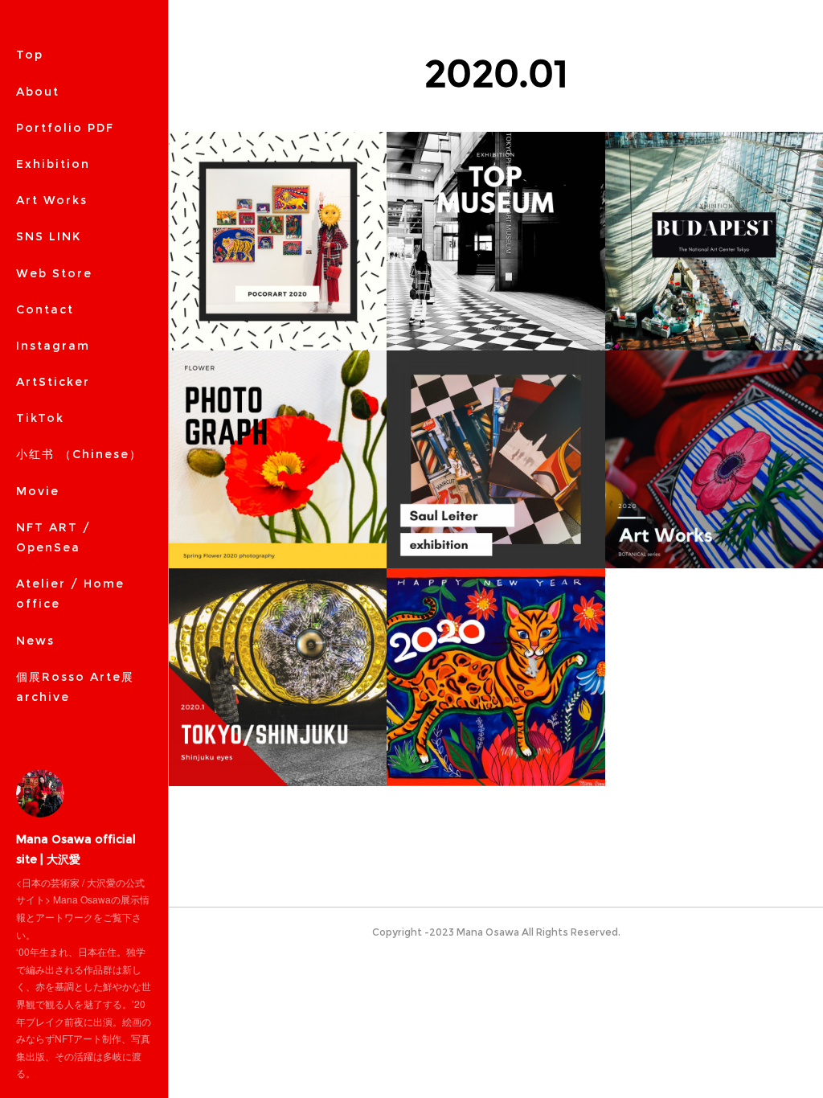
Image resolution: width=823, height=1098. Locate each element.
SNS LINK (48, 236)
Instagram (53, 345)
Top (29, 54)
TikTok (40, 418)
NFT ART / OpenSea (53, 537)
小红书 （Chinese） (79, 454)
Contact (45, 309)
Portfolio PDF (65, 128)
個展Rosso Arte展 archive (75, 687)
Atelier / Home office (70, 593)
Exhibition (53, 164)
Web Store (54, 273)
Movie (37, 491)
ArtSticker (53, 382)
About (37, 91)
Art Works (52, 200)
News (35, 640)
